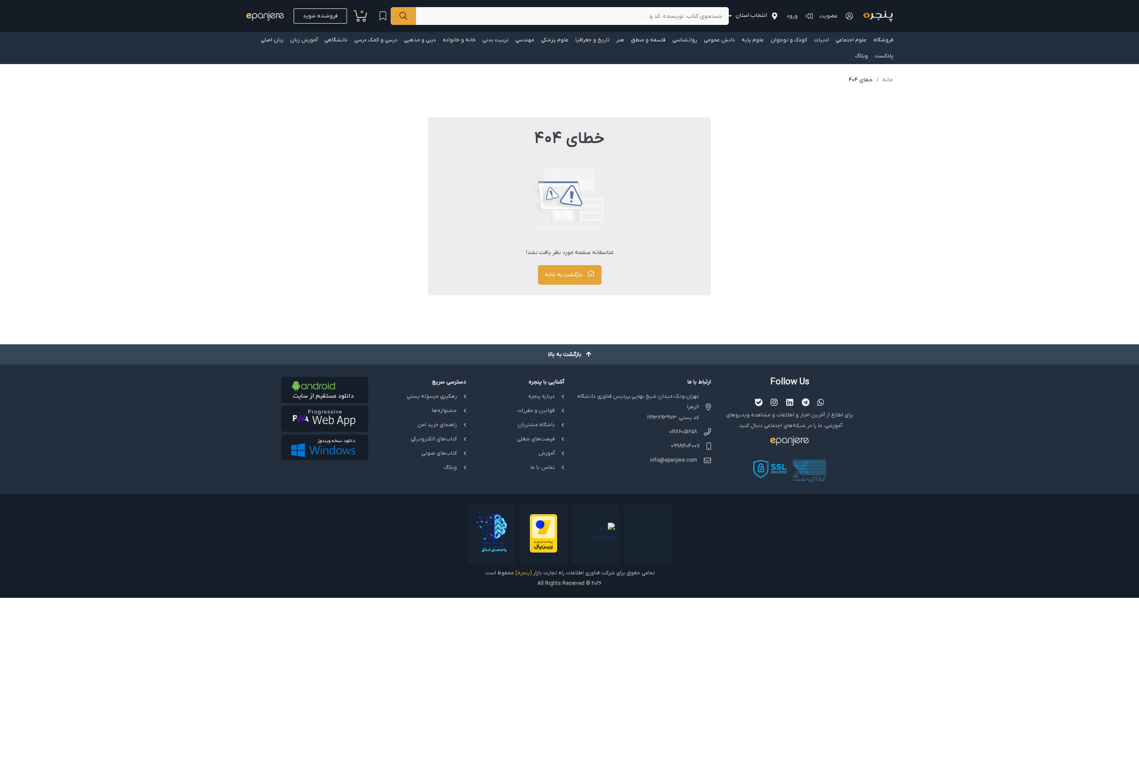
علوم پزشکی (555, 40)
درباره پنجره (541, 396)
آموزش (546, 453)
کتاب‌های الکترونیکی (434, 439)
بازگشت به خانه (563, 274)
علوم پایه (753, 40)
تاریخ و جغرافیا (592, 40)
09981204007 (685, 446)
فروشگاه (883, 40)
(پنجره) (523, 573)
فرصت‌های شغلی (536, 439)
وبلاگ (861, 56)
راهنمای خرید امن (437, 424)
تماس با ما (542, 467)
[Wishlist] (383, 16)
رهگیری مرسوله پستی (432, 396)
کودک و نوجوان (789, 40)
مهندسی (524, 40)
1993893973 (661, 417)
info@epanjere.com (673, 460)
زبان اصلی (272, 40)
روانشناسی (684, 40)
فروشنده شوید (320, 16)
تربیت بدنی (495, 40)
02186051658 (683, 431)
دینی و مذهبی (420, 40)
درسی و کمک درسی (375, 40)
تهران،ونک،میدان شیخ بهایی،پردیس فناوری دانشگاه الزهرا (638, 402)
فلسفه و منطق (648, 40)
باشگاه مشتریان (536, 424)
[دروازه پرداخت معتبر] (543, 533)
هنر (620, 40)
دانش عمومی (719, 40)
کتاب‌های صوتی (439, 453)
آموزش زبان (304, 40)
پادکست (884, 56)
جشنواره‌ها (444, 410)
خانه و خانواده (459, 40)
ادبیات (821, 40)
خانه (887, 80)
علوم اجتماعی (851, 40)
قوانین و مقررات (536, 410)
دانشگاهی (335, 40)
